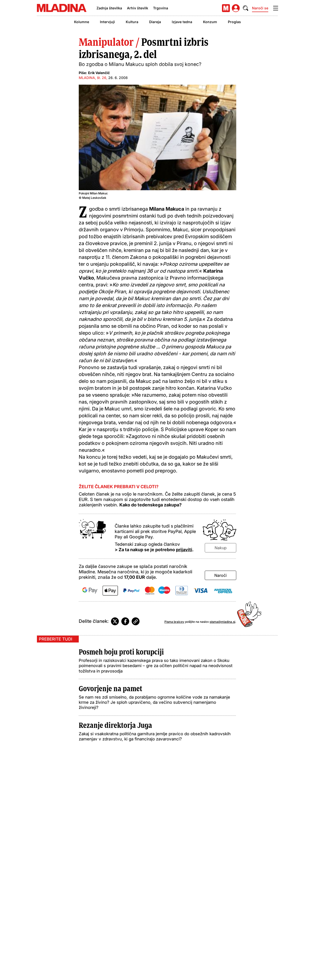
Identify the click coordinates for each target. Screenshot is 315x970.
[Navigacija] (275, 8)
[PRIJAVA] (236, 8)
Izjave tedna (182, 22)
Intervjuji (107, 22)
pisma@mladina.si (222, 622)
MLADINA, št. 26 (92, 78)
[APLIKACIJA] (226, 8)
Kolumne (81, 22)
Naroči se (260, 8)
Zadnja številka (109, 8)
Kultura (132, 22)
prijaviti (184, 549)
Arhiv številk (137, 8)
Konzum (210, 22)
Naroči (220, 575)
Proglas (234, 22)
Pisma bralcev (174, 622)
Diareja (155, 22)
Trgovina (160, 8)
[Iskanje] (246, 8)
